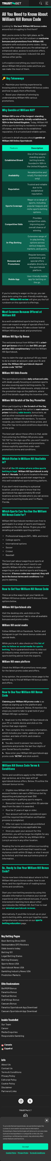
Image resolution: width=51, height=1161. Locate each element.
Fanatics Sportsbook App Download (19, 1007)
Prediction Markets (11, 975)
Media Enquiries (9, 1032)
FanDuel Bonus (9, 996)
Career (4, 1028)
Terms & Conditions (37, 1153)
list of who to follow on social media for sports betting (23, 646)
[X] (30, 1101)
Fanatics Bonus (9, 992)
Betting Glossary (9, 959)
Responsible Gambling (12, 1035)
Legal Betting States (11, 956)
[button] (46, 1120)
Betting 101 (7, 952)
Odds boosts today (10, 948)
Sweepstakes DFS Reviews (15, 944)
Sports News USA (10, 963)
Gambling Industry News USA (16, 971)
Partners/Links (9, 1091)
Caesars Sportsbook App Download (19, 1011)
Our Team (6, 1024)
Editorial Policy (9, 1079)
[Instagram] (21, 1101)
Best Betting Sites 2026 (13, 940)
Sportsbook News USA (12, 967)
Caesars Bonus (9, 1003)
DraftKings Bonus (10, 999)
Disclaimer (6, 1087)
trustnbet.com (11, 3)
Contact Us (7, 1068)
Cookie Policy (11, 1153)
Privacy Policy (23, 1153)
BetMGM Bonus (9, 988)
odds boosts (24, 412)
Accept (25, 1146)
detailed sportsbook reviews (20, 908)
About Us (6, 1064)
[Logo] (25, 1110)
